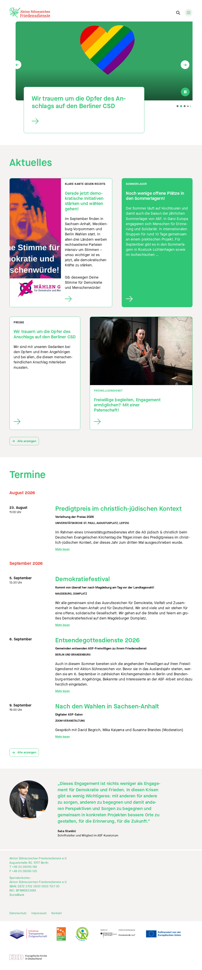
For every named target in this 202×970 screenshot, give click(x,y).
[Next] (185, 64)
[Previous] (17, 64)
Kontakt (56, 913)
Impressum (39, 913)
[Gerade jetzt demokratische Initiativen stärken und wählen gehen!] (86, 299)
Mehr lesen (62, 549)
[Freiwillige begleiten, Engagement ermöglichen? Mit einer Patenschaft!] (128, 422)
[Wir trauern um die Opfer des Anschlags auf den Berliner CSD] (80, 121)
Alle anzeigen (26, 441)
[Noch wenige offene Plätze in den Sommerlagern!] (157, 299)
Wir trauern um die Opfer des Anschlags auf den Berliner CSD (79, 102)
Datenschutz (18, 913)
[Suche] (178, 12)
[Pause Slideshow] (185, 92)
